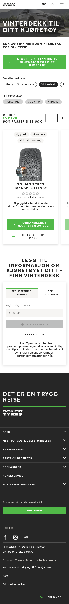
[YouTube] (26, 537)
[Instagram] (15, 537)
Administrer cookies (14, 584)
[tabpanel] (34, 331)
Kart (5, 576)
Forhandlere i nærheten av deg (33, 224)
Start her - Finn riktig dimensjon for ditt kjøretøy (37, 62)
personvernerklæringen (32, 355)
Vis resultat (37, 324)
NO (44, 4)
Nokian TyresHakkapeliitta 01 (30, 185)
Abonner (34, 510)
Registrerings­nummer (18, 305)
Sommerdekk (25, 84)
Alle (7, 84)
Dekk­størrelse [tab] (52, 293)
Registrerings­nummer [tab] (22, 293)
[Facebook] (5, 537)
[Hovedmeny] (61, 4)
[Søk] (52, 4)
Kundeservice (13, 475)
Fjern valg (34, 334)
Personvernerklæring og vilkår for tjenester (27, 567)
